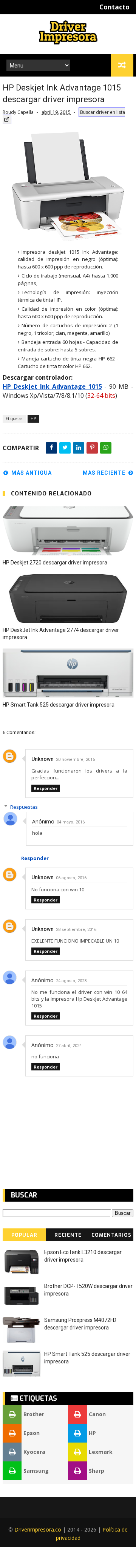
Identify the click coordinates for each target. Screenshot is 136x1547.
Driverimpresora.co (37, 1529)
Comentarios (111, 1235)
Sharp (96, 1470)
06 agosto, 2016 (71, 877)
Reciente (68, 1235)
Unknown (42, 759)
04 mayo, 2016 (83, 822)
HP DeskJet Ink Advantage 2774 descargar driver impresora (61, 633)
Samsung (36, 1470)
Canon (97, 1414)
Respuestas (37, 806)
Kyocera (34, 1451)
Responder (45, 788)
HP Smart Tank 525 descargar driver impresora (58, 705)
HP (33, 418)
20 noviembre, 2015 (75, 759)
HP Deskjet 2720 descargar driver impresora (55, 563)
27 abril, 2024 (69, 1045)
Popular (24, 1235)
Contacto (114, 7)
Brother (33, 1414)
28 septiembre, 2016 (76, 929)
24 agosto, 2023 (71, 980)
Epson (31, 1433)
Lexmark (101, 1451)
